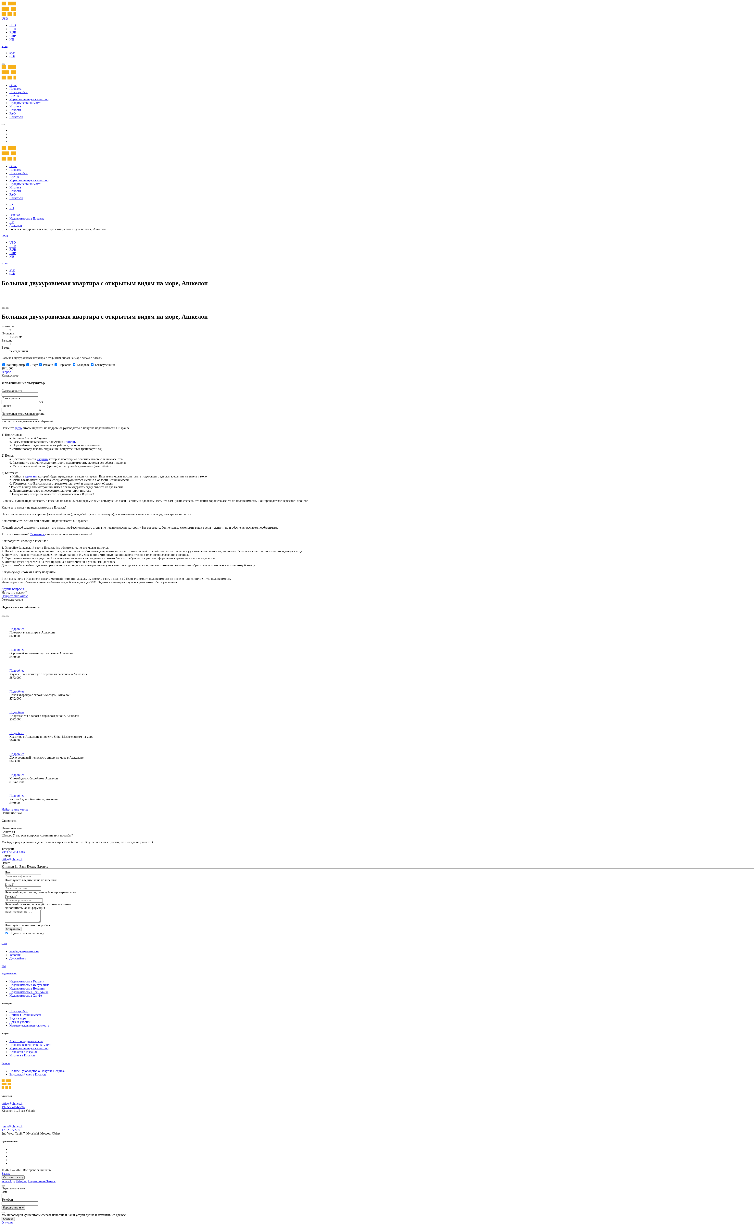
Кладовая (83, 365)
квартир (42, 459)
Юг (11, 222)
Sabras (6, 1173)
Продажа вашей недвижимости (30, 1044)
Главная (14, 215)
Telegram (21, 1181)
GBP (12, 36)
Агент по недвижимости (26, 1041)
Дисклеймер (17, 958)
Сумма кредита (12, 390)
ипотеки (69, 441)
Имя (8, 872)
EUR (12, 28)
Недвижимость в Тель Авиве (28, 992)
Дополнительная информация (25, 907)
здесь (18, 428)
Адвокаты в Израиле (23, 1051)
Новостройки (18, 92)
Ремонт (48, 365)
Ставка (6, 406)
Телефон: (8, 848)
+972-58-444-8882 (13, 852)
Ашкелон (15, 225)
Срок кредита (11, 398)
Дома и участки (20, 1022)
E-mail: (6, 856)
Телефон (11, 896)
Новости (15, 110)
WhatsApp (8, 1181)
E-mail (9, 884)
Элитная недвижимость (25, 1014)
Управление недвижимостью (28, 99)
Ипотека (15, 106)
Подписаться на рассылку (26, 933)
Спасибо (8, 1218)
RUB (12, 32)
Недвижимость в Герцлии (26, 981)
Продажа (15, 88)
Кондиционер (15, 365)
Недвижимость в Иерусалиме (29, 985)
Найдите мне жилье (15, 596)
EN (11, 204)
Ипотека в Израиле (22, 1055)
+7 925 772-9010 (12, 1130)
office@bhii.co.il (12, 859)
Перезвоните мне (13, 1207)
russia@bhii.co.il (12, 1126)
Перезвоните (37, 1181)
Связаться (16, 117)
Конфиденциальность (24, 951)
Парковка (64, 365)
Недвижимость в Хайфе (25, 995)
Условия (14, 954)
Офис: (6, 863)
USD (12, 25)
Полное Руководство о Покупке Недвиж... (37, 1071)
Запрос (6, 372)
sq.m (12, 52)
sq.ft (12, 56)
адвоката (31, 476)
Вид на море (17, 1018)
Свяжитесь (37, 534)
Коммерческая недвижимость (29, 1025)
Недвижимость (9, 973)
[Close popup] (3, 1185)
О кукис (7, 1222)
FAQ (12, 113)
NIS (12, 39)
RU (11, 208)
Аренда (14, 95)
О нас (13, 85)
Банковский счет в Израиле (27, 1074)
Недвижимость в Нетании (27, 988)
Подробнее (16, 629)
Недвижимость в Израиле (26, 218)
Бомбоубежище (105, 365)
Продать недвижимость (25, 102)
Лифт (34, 365)
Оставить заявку (13, 1177)
